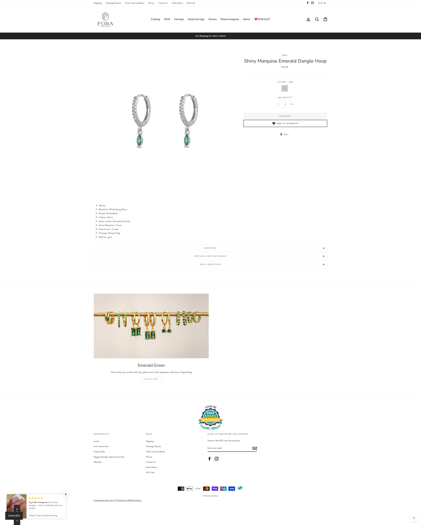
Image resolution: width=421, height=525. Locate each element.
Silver (285, 88)
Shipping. (210, 248)
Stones (212, 19)
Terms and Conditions (134, 2)
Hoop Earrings (196, 19)
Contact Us (163, 2)
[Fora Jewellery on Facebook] (209, 459)
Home (284, 54)
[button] (65, 494)
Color (285, 82)
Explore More (151, 379)
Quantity (285, 97)
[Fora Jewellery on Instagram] (217, 459)
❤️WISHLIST (262, 19)
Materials (97, 461)
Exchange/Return (113, 2)
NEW (167, 19)
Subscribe (14, 515)
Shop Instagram (230, 19)
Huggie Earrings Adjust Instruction (109, 456)
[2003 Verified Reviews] (210, 430)
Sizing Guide (99, 451)
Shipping (98, 2)
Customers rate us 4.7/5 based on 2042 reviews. (117, 500)
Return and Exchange (210, 256)
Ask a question (210, 264)
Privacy (151, 2)
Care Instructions (101, 446)
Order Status (177, 2)
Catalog (155, 19)
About (246, 19)
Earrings (179, 19)
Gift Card (191, 2)
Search (96, 441)
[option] (210, 36)
